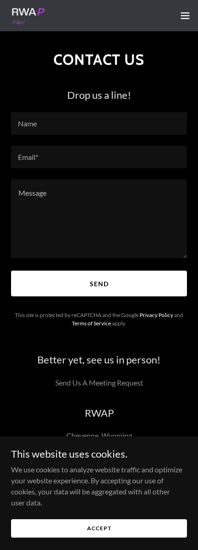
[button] (185, 15)
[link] (27, 16)
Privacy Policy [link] (156, 315)
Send (99, 284)
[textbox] (99, 123)
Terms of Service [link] (91, 323)
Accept (99, 528)
